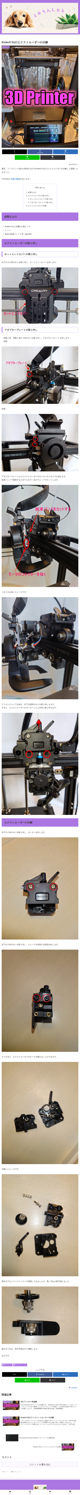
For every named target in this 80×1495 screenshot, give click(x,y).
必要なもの (32, 192)
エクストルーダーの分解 (37, 206)
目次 (37, 188)
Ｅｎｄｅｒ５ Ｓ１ (21, 1365)
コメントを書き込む (40, 1464)
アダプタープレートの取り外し (41, 202)
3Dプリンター (8, 1365)
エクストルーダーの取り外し (39, 196)
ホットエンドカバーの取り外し (41, 199)
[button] (52, 157)
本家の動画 (15, 179)
